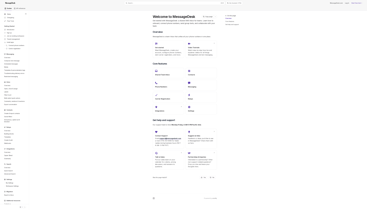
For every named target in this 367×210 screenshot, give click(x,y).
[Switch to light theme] (23, 207)
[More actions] (215, 16)
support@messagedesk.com (170, 138)
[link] (168, 49)
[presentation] (14, 107)
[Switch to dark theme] (25, 207)
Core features (229, 21)
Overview (228, 18)
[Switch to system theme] (20, 207)
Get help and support (232, 24)
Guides (9, 8)
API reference (20, 8)
